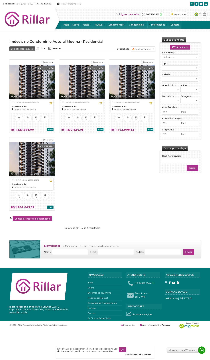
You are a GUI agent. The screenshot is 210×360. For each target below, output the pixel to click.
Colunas (56, 48)
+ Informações (157, 24)
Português (196, 14)
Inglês (200, 14)
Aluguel (99, 24)
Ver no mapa (181, 47)
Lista (42, 48)
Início (66, 24)
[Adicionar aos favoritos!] (51, 103)
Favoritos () (179, 14)
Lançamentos (116, 24)
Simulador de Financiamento (102, 303)
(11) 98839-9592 (150, 14)
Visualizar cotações (141, 314)
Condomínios (136, 24)
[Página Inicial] (27, 28)
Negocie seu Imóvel (98, 298)
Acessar (166, 325)
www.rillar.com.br (18, 312)
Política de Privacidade (99, 318)
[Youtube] (201, 4)
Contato (174, 24)
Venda (86, 24)
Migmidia (188, 325)
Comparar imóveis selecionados (32, 218)
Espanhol (204, 14)
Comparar (48, 62)
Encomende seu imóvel (99, 293)
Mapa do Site (129, 325)
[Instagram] (192, 4)
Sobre (75, 24)
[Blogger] (206, 4)
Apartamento (19, 106)
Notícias (92, 308)
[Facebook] (196, 4)
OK (122, 349)
